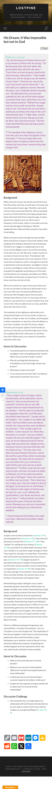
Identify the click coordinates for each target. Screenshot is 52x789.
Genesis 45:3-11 (13, 392)
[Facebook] (2, 390)
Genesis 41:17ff (16, 559)
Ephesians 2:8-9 (13, 769)
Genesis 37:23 (28, 538)
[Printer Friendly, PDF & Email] (44, 48)
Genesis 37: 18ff (32, 541)
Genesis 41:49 (23, 568)
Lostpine (26, 8)
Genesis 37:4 (39, 535)
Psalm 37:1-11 (12, 57)
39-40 (22, 57)
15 (22, 392)
